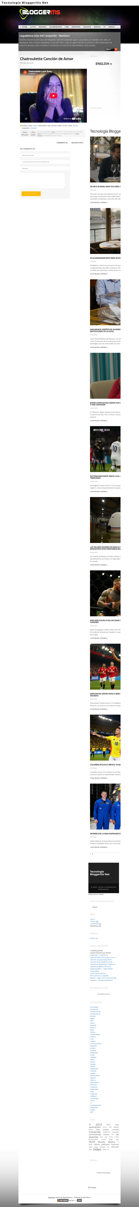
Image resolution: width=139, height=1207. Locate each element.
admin (53, 132)
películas (105, 1144)
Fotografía (94, 1053)
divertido (93, 1137)
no (118, 1142)
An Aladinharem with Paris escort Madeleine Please (114, 258)
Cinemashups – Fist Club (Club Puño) (73, 54)
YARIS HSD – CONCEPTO (99, 955)
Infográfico (94, 1069)
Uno (108, 1147)
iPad (110, 1139)
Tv (91, 1103)
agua (117, 1124)
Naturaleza (94, 1082)
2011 (109, 1124)
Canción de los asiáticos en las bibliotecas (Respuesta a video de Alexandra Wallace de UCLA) (102, 964)
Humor (92, 1066)
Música (75, 126)
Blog (92, 1030)
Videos (92, 1110)
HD (106, 1137)
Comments (95, 924)
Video (97, 1149)
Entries (94, 921)
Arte (91, 1021)
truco (96, 1147)
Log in (92, 919)
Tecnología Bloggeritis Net (99, 873)
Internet (93, 1071)
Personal (93, 1085)
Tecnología (94, 1098)
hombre (117, 1137)
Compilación (106, 1132)
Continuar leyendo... (99, 202)
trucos (102, 1147)
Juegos (92, 1073)
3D (90, 1124)
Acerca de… (94, 938)
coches (106, 1129)
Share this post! (25, 133)
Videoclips (94, 1107)
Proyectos (93, 1087)
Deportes (93, 1046)
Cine (92, 1039)
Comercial (94, 1132)
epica (101, 1137)
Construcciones (96, 1044)
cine (98, 1129)
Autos (92, 1023)
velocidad (33, 128)
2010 (99, 1124)
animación (95, 1127)
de (117, 1134)
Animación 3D (95, 1012)
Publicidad (94, 1089)
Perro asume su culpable (99, 976)
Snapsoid (93, 1094)
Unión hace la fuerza (97, 973)
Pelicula (97, 1144)
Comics (93, 1041)
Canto (35, 126)
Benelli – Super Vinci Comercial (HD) (103, 978)
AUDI (110, 1127)
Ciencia (93, 1037)
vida (90, 1149)
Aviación (93, 1025)
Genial (39, 133)
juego (117, 1139)
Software (93, 1096)
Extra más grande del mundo (30, 54)
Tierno (92, 1101)
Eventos (93, 1050)
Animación (94, 1009)
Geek (92, 1060)
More (108, 49)
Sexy (92, 1091)
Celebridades (95, 1034)
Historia (111, 1137)
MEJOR (92, 1141)
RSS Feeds (64, 1200)
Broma (92, 1032)
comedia (115, 1129)
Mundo (93, 1078)
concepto (115, 1132)
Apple (92, 1018)
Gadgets (93, 1057)
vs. (108, 1149)
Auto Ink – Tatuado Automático (101, 980)
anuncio (105, 1127)
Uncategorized (95, 1105)
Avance (116, 1127)
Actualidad (94, 1007)
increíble (103, 1139)
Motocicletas (94, 1075)
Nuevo (90, 1144)
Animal (92, 1016)
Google (92, 1064)
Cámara (106, 1134)
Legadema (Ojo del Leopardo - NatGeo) (45, 36)
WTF (91, 1112)
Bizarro (93, 1028)
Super (90, 1147)
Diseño (92, 1048)
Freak (92, 1055)
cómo (112, 1134)
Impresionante (93, 1139)
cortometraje (95, 1134)
